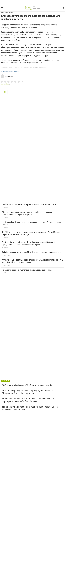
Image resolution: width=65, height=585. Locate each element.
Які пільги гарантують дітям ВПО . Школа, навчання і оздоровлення (31, 252)
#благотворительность (7, 71)
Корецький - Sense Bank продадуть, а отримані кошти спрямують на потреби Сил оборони (28, 400)
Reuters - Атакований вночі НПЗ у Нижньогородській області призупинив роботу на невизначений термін (28, 243)
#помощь (16, 71)
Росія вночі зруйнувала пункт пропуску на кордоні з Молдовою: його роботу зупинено (27, 392)
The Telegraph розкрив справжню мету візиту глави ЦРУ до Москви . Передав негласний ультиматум (31, 233)
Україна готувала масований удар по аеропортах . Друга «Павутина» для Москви (30, 408)
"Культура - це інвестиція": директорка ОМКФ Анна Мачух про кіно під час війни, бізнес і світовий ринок (32, 261)
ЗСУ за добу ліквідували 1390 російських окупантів (27, 385)
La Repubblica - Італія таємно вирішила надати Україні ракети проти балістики (31, 223)
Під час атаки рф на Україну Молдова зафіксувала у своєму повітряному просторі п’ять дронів (27, 213)
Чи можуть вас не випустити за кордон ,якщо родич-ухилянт (28, 270)
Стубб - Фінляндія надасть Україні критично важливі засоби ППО (30, 204)
